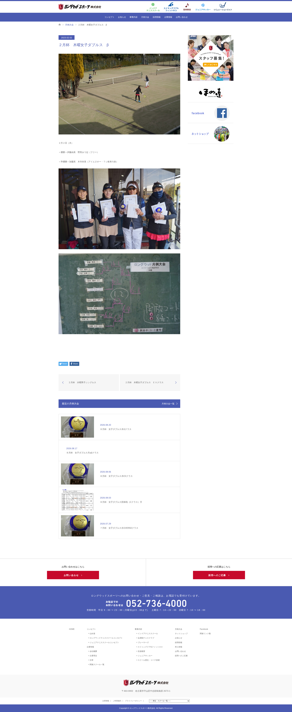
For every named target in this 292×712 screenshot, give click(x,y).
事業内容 (133, 17)
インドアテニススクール (148, 633)
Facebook (204, 629)
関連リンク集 (205, 633)
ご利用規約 (117, 701)
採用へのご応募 (218, 575)
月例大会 (145, 17)
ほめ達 (92, 633)
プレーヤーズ (143, 642)
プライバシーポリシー (133, 701)
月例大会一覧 (168, 404)
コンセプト (109, 17)
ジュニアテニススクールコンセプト (104, 642)
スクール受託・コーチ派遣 (149, 660)
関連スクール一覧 (97, 664)
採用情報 (157, 17)
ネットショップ (181, 633)
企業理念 (93, 656)
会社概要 (93, 651)
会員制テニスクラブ (146, 638)
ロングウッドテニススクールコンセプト (106, 638)
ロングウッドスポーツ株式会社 (142, 708)
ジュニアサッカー (145, 656)
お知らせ (122, 17)
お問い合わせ (182, 17)
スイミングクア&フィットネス (150, 647)
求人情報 (178, 647)
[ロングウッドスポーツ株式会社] (85, 6)
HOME (72, 629)
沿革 (91, 660)
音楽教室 (141, 651)
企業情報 (168, 17)
